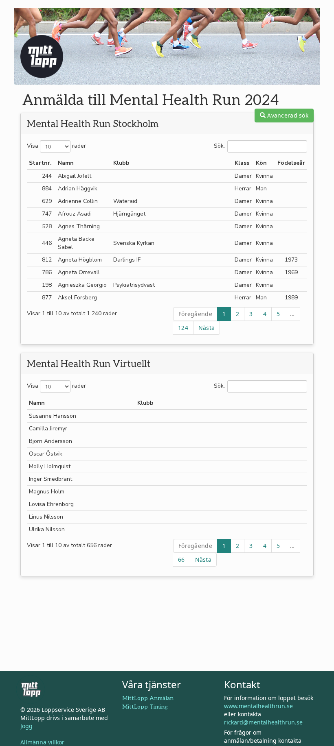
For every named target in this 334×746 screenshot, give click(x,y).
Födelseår (291, 163)
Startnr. (40, 163)
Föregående (195, 314)
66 (181, 559)
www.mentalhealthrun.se (258, 706)
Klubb (121, 163)
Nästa (206, 328)
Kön (261, 163)
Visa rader (56, 146)
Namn (66, 163)
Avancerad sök (287, 115)
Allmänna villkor (42, 742)
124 (183, 328)
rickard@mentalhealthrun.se (263, 722)
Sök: (219, 146)
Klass (242, 163)
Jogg (26, 726)
